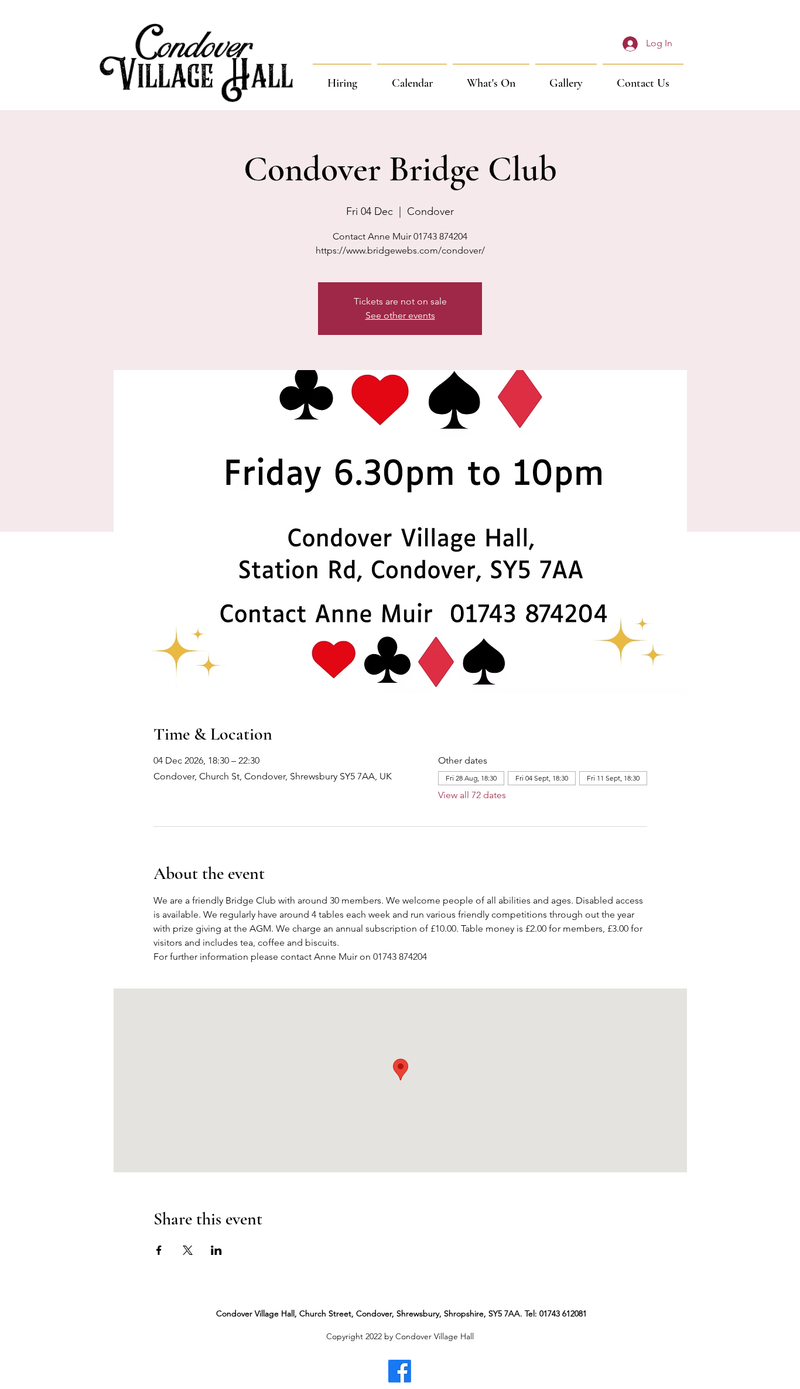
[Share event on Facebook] (159, 1250)
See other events (400, 315)
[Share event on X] (187, 1250)
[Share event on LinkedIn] (216, 1250)
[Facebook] (399, 1371)
